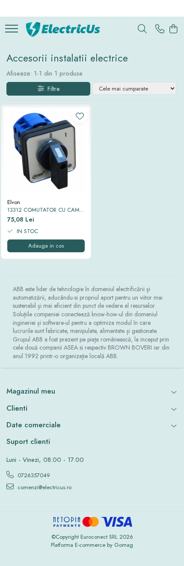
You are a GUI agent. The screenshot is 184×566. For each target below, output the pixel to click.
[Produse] (11, 29)
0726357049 (33, 475)
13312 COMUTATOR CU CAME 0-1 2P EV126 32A (45, 210)
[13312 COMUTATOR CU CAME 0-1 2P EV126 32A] (46, 149)
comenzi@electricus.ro (43, 487)
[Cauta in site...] (142, 29)
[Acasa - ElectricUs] (66, 29)
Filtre (51, 89)
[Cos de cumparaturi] (173, 29)
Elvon (13, 202)
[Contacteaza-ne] (159, 29)
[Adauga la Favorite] (79, 115)
